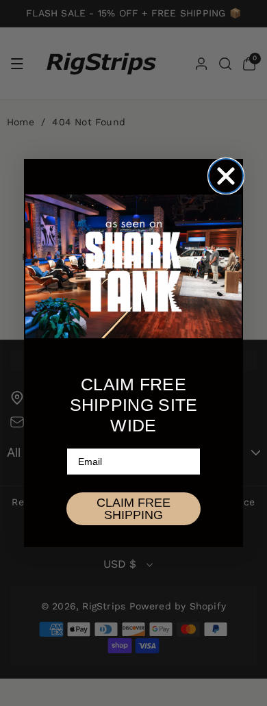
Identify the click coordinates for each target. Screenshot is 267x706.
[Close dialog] (226, 176)
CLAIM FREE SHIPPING (133, 509)
